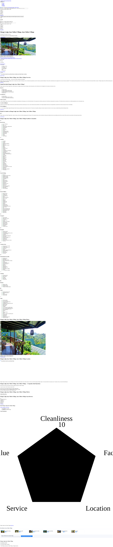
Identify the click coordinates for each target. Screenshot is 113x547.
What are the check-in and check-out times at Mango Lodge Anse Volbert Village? (12, 385)
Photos (11, 58)
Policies (18, 58)
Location (14, 58)
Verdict (4, 58)
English (3, 3)
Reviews (20, 58)
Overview (1, 58)
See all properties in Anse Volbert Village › (13, 7)
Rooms (6, 58)
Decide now (2, 109)
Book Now (1, 15)
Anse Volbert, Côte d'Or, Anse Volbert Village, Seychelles (9, 35)
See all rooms (2, 116)
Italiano (3, 4)
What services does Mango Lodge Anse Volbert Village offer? (9, 388)
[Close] (1, 17)
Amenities (9, 58)
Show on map (2, 75)
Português (3, 5)
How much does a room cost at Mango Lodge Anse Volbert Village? (10, 389)
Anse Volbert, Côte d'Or (3, 542)
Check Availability (3, 37)
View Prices (7, 407)
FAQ (16, 58)
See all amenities (2, 71)
